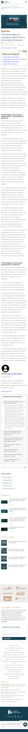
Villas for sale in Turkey (14, 650)
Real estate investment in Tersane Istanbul (14, 667)
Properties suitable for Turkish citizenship (14, 674)
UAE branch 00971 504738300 (8, 701)
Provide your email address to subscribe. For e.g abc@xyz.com (11, 634)
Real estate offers (7, 482)
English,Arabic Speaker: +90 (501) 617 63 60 (11, 699)
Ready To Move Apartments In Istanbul (14, 652)
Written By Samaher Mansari (9, 48)
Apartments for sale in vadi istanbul (14, 665)
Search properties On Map (14, 676)
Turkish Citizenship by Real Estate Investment (14, 657)
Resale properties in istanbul (14, 669)
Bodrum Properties (14, 678)
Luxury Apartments (7, 480)
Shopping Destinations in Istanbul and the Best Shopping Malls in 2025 (17, 500)
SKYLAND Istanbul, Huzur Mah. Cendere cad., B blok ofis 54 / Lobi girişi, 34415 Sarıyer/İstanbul (13, 686)
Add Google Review (20, 726)
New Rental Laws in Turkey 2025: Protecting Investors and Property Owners (17, 510)
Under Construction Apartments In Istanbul (14, 654)
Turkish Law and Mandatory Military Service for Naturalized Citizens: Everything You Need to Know (18, 519)
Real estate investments (8, 488)
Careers (3, 726)
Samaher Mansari (16, 374)
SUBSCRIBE (7, 638)
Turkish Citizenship (7, 477)
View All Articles (6, 391)
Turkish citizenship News (14, 671)
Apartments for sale (7, 485)
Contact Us (10, 726)
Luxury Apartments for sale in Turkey (14, 648)
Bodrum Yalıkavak (15, 689)
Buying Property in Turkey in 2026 (14, 659)
